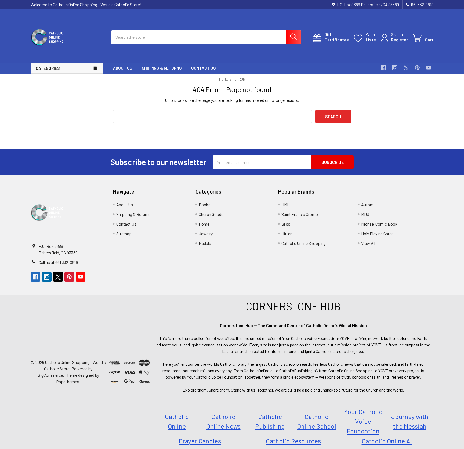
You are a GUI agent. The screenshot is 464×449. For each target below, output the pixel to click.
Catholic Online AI (387, 441)
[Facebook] (383, 68)
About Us (122, 68)
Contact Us (203, 68)
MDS (365, 214)
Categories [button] (48, 68)
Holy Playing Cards (377, 233)
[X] (406, 68)
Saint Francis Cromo (299, 214)
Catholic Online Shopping (303, 243)
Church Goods (211, 214)
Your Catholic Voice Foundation (363, 421)
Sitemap (124, 233)
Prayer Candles (200, 441)
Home (204, 223)
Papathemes (67, 381)
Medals (205, 243)
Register (399, 39)
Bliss (285, 223)
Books (205, 204)
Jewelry (206, 233)
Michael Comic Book (379, 223)
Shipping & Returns (162, 68)
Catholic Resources (293, 441)
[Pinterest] (417, 68)
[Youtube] (428, 68)
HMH (285, 204)
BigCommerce (50, 375)
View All (368, 243)
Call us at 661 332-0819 (58, 262)
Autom (367, 204)
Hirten (286, 233)
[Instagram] (395, 68)
